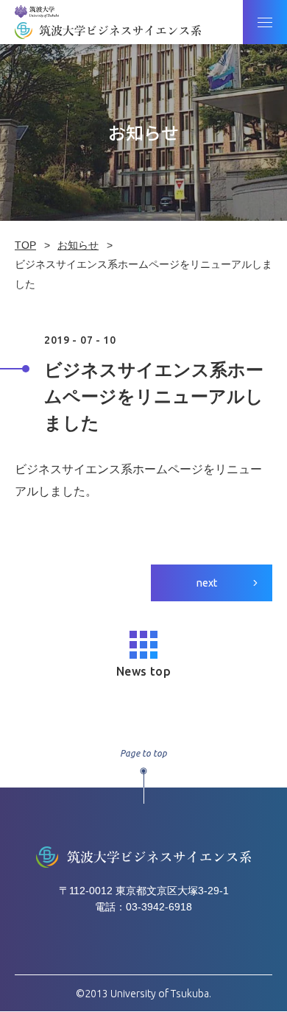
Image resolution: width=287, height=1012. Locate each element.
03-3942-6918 (159, 907)
